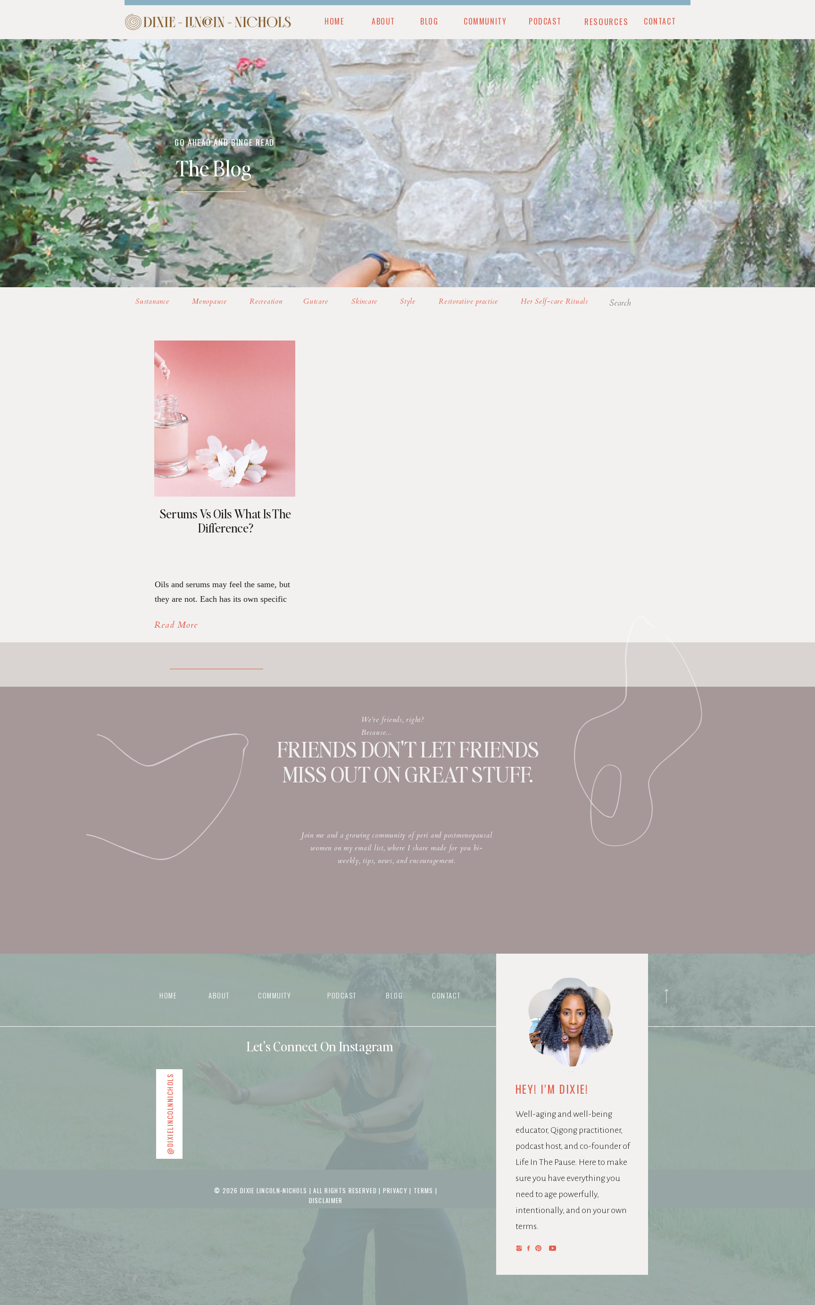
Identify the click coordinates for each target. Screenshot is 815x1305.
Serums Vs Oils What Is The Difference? (225, 520)
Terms (423, 1190)
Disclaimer (326, 1200)
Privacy (396, 1190)
